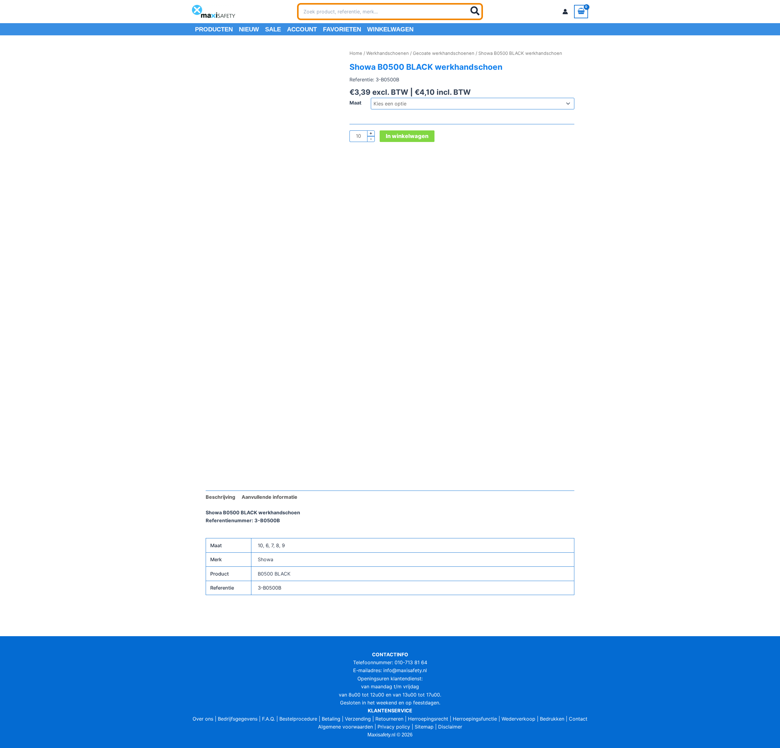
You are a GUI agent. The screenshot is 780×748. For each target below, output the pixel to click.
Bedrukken (552, 719)
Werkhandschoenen (387, 53)
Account (302, 29)
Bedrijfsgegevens (237, 719)
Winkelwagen (390, 29)
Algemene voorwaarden (345, 727)
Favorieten (342, 29)
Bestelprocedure (298, 719)
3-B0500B (269, 588)
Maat (355, 103)
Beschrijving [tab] (220, 497)
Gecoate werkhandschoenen (443, 53)
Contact (578, 719)
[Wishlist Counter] (491, 11)
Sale (273, 29)
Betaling (331, 719)
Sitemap (424, 727)
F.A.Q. (268, 719)
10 (260, 545)
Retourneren (389, 719)
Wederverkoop (518, 719)
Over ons (203, 719)
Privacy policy (394, 727)
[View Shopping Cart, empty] (581, 11)
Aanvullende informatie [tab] (269, 497)
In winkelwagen (407, 136)
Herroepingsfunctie (475, 719)
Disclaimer (450, 727)
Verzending (358, 719)
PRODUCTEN (214, 29)
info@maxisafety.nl (405, 670)
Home (355, 53)
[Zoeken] (475, 12)
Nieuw (249, 29)
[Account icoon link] (565, 11)
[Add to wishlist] (215, 59)
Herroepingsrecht (428, 719)
